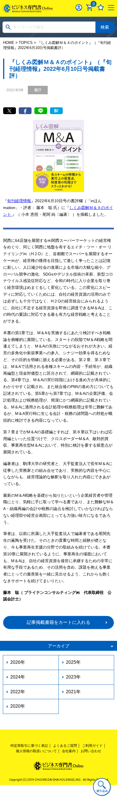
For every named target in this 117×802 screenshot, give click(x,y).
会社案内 (69, 751)
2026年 (17, 662)
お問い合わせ (91, 751)
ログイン (79, 7)
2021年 (73, 691)
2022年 (17, 691)
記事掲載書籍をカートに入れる (58, 622)
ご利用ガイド (92, 746)
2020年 (17, 706)
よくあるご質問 (65, 746)
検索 (105, 27)
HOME (8, 42)
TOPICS (26, 42)
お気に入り (100, 7)
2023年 (73, 677)
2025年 (73, 662)
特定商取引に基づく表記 (29, 746)
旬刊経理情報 (19, 201)
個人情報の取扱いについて (36, 751)
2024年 (17, 677)
